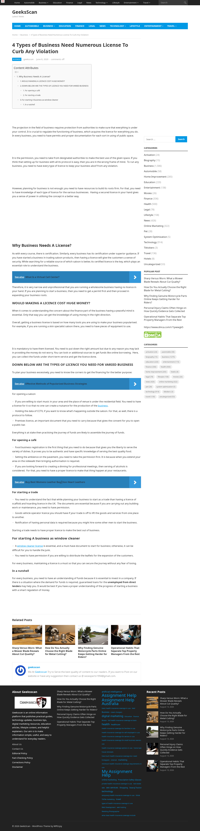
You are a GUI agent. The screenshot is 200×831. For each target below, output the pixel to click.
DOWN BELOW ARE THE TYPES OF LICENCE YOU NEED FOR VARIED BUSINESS (55, 85)
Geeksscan (41, 671)
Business (42, 2)
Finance (69, 2)
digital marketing (112, 716)
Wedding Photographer (110, 811)
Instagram (106, 760)
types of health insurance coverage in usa (117, 803)
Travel (145, 2)
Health (147, 204)
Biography (149, 160)
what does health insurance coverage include (118, 815)
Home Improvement (155, 176)
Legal (79, 2)
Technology (101, 2)
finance (136, 716)
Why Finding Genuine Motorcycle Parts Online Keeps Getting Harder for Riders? (92, 652)
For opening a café (32, 90)
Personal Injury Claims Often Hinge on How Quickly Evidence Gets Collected (165, 309)
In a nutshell (30, 104)
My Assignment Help (117, 773)
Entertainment (130, 2)
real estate (137, 784)
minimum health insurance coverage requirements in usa (122, 766)
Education (57, 2)
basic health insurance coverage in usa (116, 708)
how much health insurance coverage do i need (119, 756)
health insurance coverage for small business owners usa (121, 742)
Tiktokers (149, 247)
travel (118, 799)
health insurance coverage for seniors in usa (118, 736)
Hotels (147, 258)
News (88, 2)
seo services (112, 787)
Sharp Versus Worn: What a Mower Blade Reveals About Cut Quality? (27, 651)
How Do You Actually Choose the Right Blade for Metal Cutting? (58, 651)
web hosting (121, 807)
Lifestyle (115, 2)
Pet (146, 231)
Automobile (29, 2)
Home (17, 2)
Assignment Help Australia (118, 701)
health (106, 724)
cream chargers (116, 712)
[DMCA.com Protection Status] (152, 336)
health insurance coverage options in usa (117, 748)
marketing (122, 760)
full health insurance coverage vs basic (122, 720)
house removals (107, 752)
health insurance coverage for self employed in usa (121, 732)
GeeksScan (24, 12)
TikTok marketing (108, 799)
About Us (17, 744)
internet (114, 760)
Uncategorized (152, 264)
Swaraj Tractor (135, 787)
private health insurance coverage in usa (117, 784)
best (133, 708)
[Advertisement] (134, 15)
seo (103, 787)
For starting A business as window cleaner (40, 99)
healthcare (115, 724)
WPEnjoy (58, 826)
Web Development (109, 807)
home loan (138, 748)
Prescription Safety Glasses (129, 779)
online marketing (109, 779)
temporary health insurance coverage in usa (118, 795)
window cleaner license (30, 546)
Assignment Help (119, 695)
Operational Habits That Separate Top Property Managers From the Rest (125, 651)
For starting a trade (32, 95)
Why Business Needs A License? (34, 76)
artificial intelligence (112, 691)
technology (107, 791)
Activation (149, 154)
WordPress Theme (41, 826)
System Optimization (155, 236)
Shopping (123, 787)
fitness (104, 720)
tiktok (138, 795)
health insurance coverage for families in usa (118, 728)
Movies (148, 193)
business (103, 405)
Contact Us (17, 748)
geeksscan (28, 59)
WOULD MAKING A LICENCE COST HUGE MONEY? (43, 81)
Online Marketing (153, 226)
